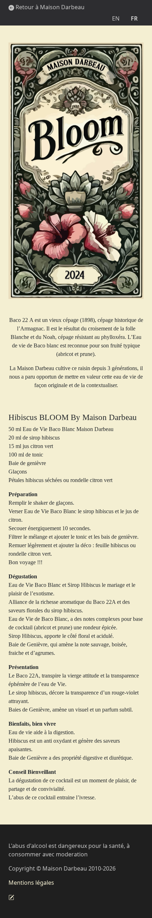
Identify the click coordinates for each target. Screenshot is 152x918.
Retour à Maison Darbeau (49, 7)
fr (134, 18)
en (115, 18)
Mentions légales (31, 882)
